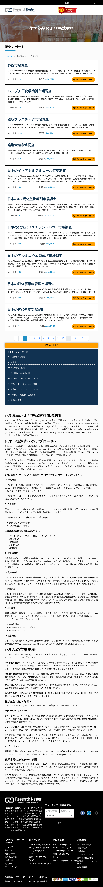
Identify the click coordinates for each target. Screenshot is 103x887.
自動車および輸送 (18, 368)
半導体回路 (82, 867)
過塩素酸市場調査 (21, 145)
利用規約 (43, 877)
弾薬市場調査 (18, 65)
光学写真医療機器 (85, 857)
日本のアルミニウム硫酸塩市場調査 (35, 256)
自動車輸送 (82, 848)
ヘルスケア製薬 (84, 844)
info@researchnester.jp (40, 863)
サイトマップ (11, 866)
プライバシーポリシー (26, 877)
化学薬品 (81, 851)
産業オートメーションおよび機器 (24, 384)
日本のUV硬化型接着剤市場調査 (32, 199)
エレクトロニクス (85, 854)
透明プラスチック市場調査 (28, 119)
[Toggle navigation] (96, 10)
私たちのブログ (12, 857)
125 (81, 338)
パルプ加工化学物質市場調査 (30, 91)
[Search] (93, 2)
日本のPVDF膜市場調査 (26, 309)
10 (63, 338)
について (9, 847)
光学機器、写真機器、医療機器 (23, 395)
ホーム (10, 56)
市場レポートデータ (14, 860)
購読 (59, 822)
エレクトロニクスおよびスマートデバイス (27, 378)
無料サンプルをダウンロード (83, 79)
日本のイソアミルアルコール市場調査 (37, 170)
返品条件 (9, 863)
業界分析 (9, 850)
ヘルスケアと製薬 (18, 357)
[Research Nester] (20, 10)
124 (74, 338)
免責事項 (9, 877)
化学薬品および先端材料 (20, 373)
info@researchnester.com (65, 860)
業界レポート (11, 853)
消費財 (13, 362)
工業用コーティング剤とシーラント (25, 389)
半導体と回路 (16, 400)
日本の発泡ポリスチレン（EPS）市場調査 (40, 227)
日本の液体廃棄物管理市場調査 (31, 284)
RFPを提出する (51, 345)
